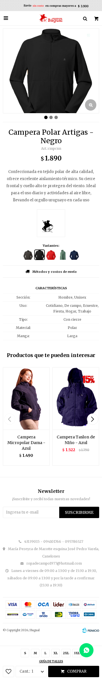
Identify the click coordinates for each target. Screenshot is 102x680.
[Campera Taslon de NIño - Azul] (75, 398)
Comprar (76, 671)
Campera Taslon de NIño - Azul (76, 439)
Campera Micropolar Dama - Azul (26, 442)
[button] (92, 419)
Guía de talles (51, 661)
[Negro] (39, 255)
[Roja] (51, 255)
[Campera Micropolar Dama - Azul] (26, 398)
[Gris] (28, 255)
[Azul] (74, 255)
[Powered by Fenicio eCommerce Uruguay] (90, 630)
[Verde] (63, 255)
